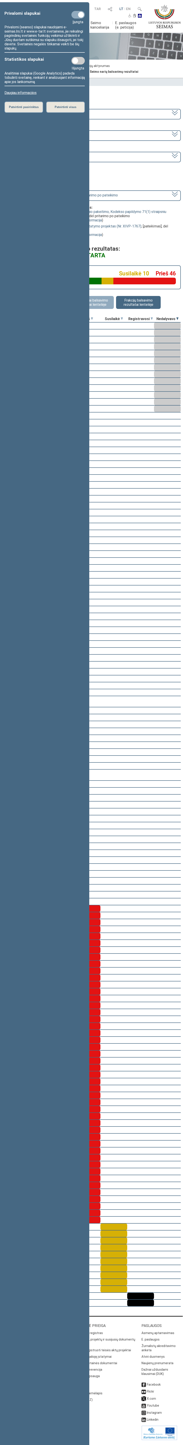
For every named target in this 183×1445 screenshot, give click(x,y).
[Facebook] (143, 1384)
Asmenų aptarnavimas (157, 1333)
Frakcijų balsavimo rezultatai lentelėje (138, 302)
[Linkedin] (143, 1419)
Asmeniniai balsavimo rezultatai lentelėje (91, 302)
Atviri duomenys (153, 1356)
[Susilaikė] (122, 319)
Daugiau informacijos (20, 93)
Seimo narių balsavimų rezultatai (114, 71)
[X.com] (143, 1398)
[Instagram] (143, 1412)
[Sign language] (135, 16)
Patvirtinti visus (65, 107)
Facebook (154, 1384)
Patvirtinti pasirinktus (24, 107)
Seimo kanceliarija (99, 25)
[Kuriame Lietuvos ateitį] (159, 1439)
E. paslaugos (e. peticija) (125, 25)
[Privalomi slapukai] (78, 15)
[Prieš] (92, 319)
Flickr (150, 1391)
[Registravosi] (152, 319)
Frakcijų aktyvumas (96, 66)
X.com (151, 1398)
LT (121, 9)
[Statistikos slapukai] (78, 61)
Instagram (154, 1412)
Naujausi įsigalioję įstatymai (92, 1356)
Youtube (153, 1405)
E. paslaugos (150, 1339)
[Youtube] (143, 1405)
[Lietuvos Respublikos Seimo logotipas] (164, 16)
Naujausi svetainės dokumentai (94, 1363)
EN (128, 9)
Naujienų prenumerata (157, 1363)
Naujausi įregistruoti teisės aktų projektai (101, 1350)
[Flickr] (143, 1391)
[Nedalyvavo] (177, 319)
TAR (97, 9)
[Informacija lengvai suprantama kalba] (140, 16)
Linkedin (152, 1419)
